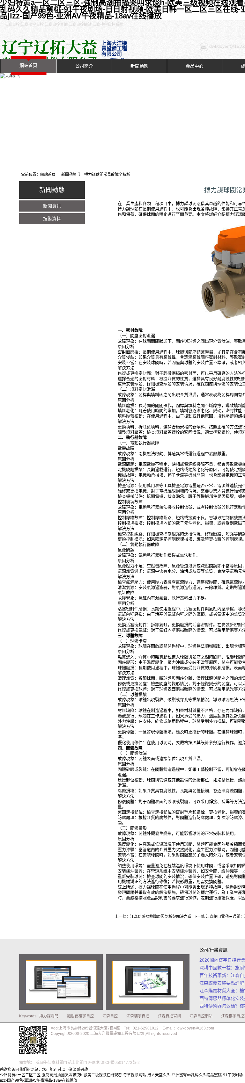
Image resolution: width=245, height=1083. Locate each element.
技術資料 (52, 218)
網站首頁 (28, 65)
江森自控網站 (200, 1016)
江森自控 (110, 1016)
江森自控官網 (169, 1016)
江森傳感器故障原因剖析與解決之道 (160, 916)
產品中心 (195, 66)
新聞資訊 (52, 205)
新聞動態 (139, 66)
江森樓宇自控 (137, 1016)
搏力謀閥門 (48, 1016)
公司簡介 (84, 66)
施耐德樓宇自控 (80, 1016)
